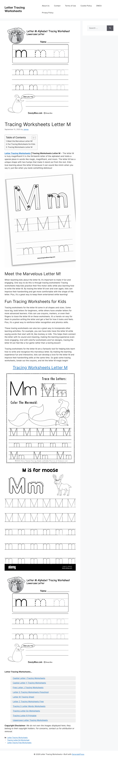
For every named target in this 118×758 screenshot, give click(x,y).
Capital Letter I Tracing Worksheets (29, 678)
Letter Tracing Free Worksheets (19, 743)
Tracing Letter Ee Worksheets (26, 711)
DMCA (99, 6)
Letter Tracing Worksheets (15, 9)
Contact (57, 6)
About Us (45, 6)
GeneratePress (78, 754)
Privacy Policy (47, 13)
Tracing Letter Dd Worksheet (18, 740)
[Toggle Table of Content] (32, 138)
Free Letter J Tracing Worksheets (28, 687)
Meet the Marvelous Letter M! (20, 141)
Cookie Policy (86, 6)
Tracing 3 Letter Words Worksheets (29, 706)
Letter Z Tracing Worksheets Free (28, 701)
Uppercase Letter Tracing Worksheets (30, 720)
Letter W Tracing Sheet (23, 697)
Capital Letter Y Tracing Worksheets (29, 683)
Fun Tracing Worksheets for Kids (21, 144)
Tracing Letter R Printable (24, 715)
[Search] (110, 28)
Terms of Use (70, 6)
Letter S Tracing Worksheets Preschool (31, 692)
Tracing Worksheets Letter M (20, 147)
